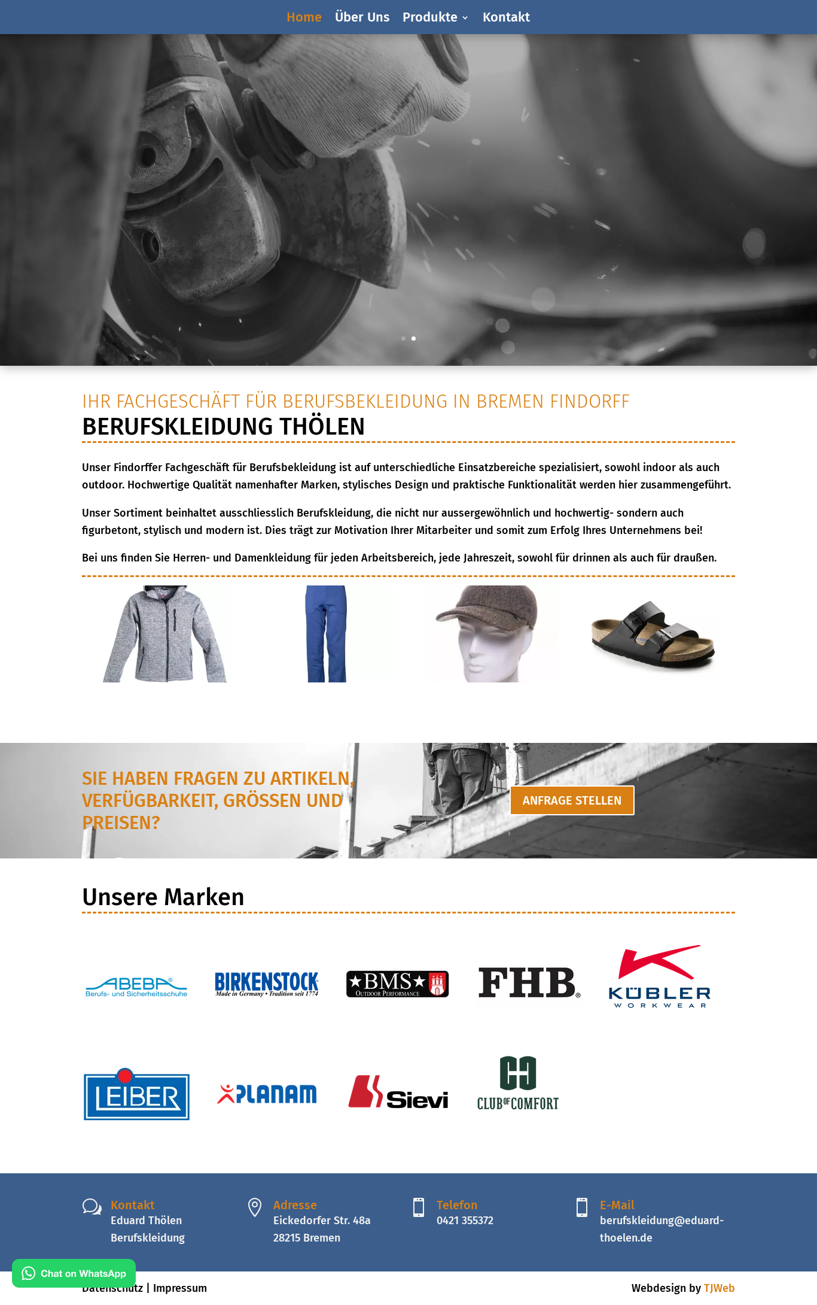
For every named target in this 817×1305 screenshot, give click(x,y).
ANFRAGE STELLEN (572, 800)
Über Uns (362, 19)
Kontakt (506, 19)
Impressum (180, 1288)
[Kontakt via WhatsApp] (74, 1276)
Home (304, 19)
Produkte (430, 19)
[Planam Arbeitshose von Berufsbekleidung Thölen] (326, 678)
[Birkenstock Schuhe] (654, 678)
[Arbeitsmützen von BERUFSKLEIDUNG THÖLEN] (490, 678)
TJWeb (719, 1288)
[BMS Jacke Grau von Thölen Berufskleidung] (163, 678)
